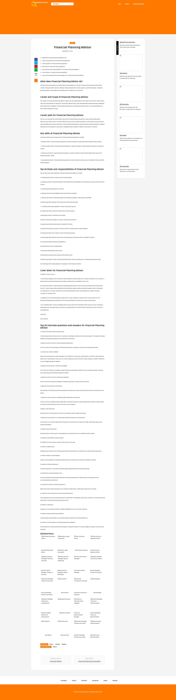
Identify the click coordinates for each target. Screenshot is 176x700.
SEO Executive (124, 104)
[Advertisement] (88, 21)
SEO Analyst (123, 73)
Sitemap (127, 4)
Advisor (51, 644)
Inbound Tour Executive (127, 42)
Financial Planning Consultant (89, 661)
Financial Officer (56, 661)
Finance (72, 43)
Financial (57, 644)
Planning (64, 644)
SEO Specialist (124, 166)
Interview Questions (138, 4)
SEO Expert (123, 135)
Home (119, 4)
